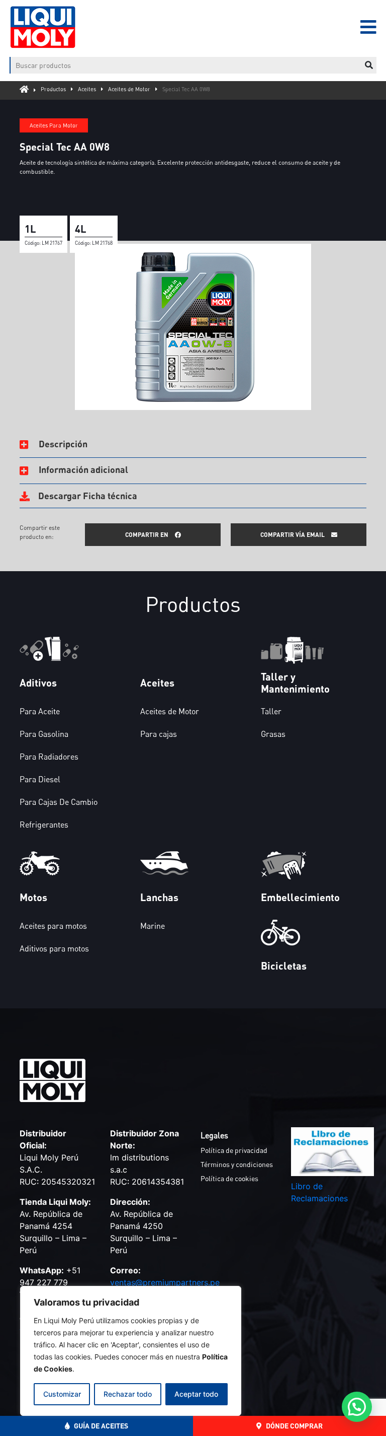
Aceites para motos (53, 926)
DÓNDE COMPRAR (293, 1425)
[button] (357, 1407)
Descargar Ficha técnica (86, 495)
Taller (271, 711)
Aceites (87, 89)
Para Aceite (40, 711)
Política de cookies (229, 1178)
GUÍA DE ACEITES (100, 1425)
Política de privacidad (234, 1150)
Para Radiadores (49, 756)
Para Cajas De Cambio (59, 802)
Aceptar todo (196, 1394)
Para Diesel (40, 779)
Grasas (273, 734)
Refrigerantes (44, 824)
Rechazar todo (128, 1394)
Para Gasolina (44, 734)
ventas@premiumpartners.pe (165, 1282)
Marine (152, 926)
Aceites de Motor (129, 89)
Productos (53, 89)
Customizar (62, 1394)
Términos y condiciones (237, 1164)
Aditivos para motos (54, 948)
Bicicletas (284, 966)
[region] (130, 1351)
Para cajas (158, 734)
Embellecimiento (300, 897)
